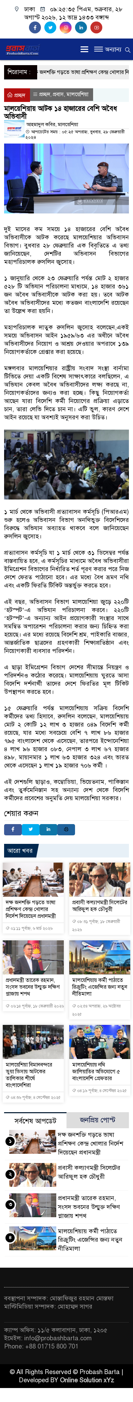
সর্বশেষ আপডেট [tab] (35, 1121)
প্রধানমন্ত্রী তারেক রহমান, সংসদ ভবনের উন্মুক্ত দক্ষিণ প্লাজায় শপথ (33, 987)
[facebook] (36, 27)
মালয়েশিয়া (77, 94)
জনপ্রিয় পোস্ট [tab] (97, 1120)
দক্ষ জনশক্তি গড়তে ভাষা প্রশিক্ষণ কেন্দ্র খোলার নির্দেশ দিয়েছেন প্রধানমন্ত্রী (31, 909)
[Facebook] (13, 829)
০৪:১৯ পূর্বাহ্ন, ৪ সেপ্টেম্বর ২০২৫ (101, 1090)
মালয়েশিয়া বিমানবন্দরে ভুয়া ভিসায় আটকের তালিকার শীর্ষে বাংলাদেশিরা (29, 1075)
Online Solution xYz (87, 1380)
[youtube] (97, 27)
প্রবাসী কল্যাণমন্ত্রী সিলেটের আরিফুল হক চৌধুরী (99, 906)
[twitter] (52, 27)
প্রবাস (58, 94)
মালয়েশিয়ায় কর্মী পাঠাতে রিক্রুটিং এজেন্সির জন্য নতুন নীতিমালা (99, 987)
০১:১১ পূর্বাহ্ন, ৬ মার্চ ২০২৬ (31, 928)
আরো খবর (20, 850)
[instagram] (67, 27)
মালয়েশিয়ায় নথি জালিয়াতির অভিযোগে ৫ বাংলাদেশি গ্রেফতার (96, 1071)
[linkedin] (82, 27)
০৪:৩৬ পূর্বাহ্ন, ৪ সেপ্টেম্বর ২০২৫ (35, 1097)
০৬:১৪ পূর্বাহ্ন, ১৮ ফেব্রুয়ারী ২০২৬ (37, 1006)
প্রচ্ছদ (19, 95)
